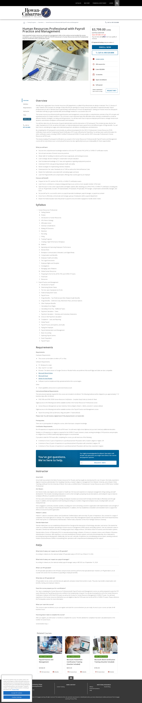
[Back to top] (71, 684)
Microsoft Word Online (46, 373)
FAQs (24, 115)
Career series (100, 59)
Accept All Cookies (16, 693)
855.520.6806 (26, 127)
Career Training (61, 686)
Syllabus (25, 104)
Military (91, 686)
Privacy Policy (73, 699)
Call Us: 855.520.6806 (112, 22)
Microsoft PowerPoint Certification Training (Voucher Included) (74, 662)
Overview (25, 100)
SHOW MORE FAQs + (42, 624)
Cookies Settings (17, 697)
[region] (16, 688)
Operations (41, 22)
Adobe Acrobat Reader (45, 378)
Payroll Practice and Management (46, 661)
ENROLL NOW (105, 47)
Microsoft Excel (43, 376)
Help (91, 690)
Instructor (26, 111)
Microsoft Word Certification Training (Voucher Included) (104, 661)
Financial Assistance (95, 688)
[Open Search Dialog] (117, 3)
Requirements (27, 107)
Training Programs (31, 22)
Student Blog (107, 686)
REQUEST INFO (111, 91)
